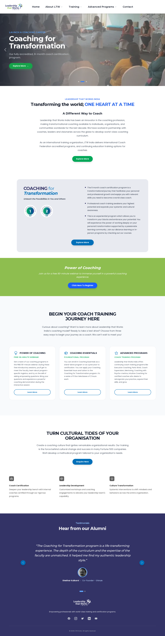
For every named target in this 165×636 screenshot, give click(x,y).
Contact (128, 6)
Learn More (32, 392)
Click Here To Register (82, 285)
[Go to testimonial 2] (85, 591)
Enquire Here (82, 461)
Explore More (21, 65)
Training (74, 6)
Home (36, 6)
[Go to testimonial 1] (81, 591)
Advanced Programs (101, 6)
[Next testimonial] (142, 562)
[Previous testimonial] (23, 562)
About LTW (52, 6)
